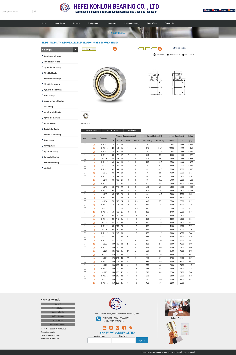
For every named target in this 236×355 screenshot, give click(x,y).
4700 (172, 212)
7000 (182, 194)
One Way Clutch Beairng (52, 135)
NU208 (104, 158)
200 (117, 254)
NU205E (104, 148)
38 (122, 254)
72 (118, 155)
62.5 (160, 180)
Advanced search (179, 48)
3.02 (190, 240)
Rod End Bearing (49, 123)
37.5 (160, 151)
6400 (172, 187)
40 (113, 158)
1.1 (128, 155)
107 (160, 190)
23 (122, 194)
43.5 (147, 158)
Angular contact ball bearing (54, 101)
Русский (224, 10)
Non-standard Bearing (51, 163)
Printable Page (161, 55)
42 (122, 272)
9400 (172, 158)
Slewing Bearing (49, 146)
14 (122, 144)
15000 (171, 144)
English (208, 10)
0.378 (190, 158)
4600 (182, 233)
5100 (172, 208)
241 (160, 251)
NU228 (104, 272)
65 (113, 194)
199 (160, 226)
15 (122, 148)
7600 (172, 169)
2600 (172, 269)
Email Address (99, 336)
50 (160, 155)
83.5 (147, 201)
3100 (182, 269)
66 (147, 176)
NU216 (104, 215)
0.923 (190, 190)
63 (147, 169)
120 (117, 194)
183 (147, 244)
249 (147, 247)
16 (122, 151)
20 (113, 144)
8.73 (190, 276)
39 (147, 151)
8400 (172, 166)
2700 (172, 272)
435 (160, 279)
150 (117, 222)
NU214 (104, 201)
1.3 (190, 205)
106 (147, 215)
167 (160, 219)
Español (232, 10)
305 (160, 247)
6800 (182, 190)
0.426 (190, 162)
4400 (172, 219)
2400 (172, 276)
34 (122, 244)
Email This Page (175, 55)
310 (147, 272)
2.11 (190, 226)
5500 (172, 201)
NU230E (104, 283)
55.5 (147, 162)
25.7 (147, 144)
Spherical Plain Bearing (52, 118)
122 (160, 215)
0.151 (190, 148)
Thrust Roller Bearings (52, 84)
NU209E (104, 169)
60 (113, 187)
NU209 (104, 166)
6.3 (190, 265)
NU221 (104, 251)
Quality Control (93, 23)
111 (160, 208)
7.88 (190, 272)
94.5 (160, 194)
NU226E (104, 269)
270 (147, 265)
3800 (172, 244)
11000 (171, 151)
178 (160, 230)
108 (147, 198)
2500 (172, 279)
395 (147, 276)
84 (147, 194)
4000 (172, 237)
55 (113, 180)
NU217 (104, 222)
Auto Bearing (48, 107)
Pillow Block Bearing (58, 324)
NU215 (104, 208)
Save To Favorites (190, 55)
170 (117, 237)
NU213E (104, 198)
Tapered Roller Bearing (52, 62)
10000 (181, 162)
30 (113, 151)
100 (117, 180)
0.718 (190, 183)
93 (160, 183)
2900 (172, 261)
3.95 (190, 251)
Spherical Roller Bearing (52, 67)
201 (147, 251)
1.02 (190, 194)
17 (122, 155)
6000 (182, 208)
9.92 (190, 279)
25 (113, 148)
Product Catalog (58, 308)
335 (147, 261)
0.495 (190, 169)
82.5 (147, 183)
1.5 (128, 180)
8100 (182, 176)
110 (117, 187)
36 (122, 251)
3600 (172, 240)
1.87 (190, 222)
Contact (58, 304)
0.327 (190, 155)
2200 (172, 283)
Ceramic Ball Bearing (51, 157)
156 (160, 212)
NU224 (104, 258)
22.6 (160, 144)
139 (147, 219)
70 (113, 201)
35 (113, 155)
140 (117, 215)
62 (118, 151)
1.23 (190, 208)
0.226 (190, 151)
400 (160, 272)
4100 (172, 226)
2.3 (190, 230)
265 (160, 240)
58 (147, 180)
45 (113, 166)
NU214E (104, 205)
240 (147, 254)
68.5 (147, 187)
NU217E (104, 226)
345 (147, 279)
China (215, 10)
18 (122, 158)
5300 (182, 222)
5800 (172, 190)
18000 (181, 144)
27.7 (160, 148)
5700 (182, 215)
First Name (123, 336)
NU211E (104, 183)
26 (122, 215)
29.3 (147, 148)
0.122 (190, 144)
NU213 (104, 194)
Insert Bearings (49, 95)
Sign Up (141, 340)
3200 (172, 258)
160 (117, 230)
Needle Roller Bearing (51, 129)
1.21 (190, 198)
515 (160, 276)
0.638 (190, 180)
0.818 (190, 187)
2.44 (190, 233)
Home (44, 23)
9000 (182, 169)
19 (122, 166)
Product (76, 23)
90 (118, 173)
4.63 (190, 254)
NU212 (104, 187)
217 (160, 233)
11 (191, 283)
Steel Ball (47, 168)
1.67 (190, 219)
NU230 (104, 279)
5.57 (190, 258)
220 (147, 240)
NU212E (104, 190)
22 (122, 187)
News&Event (152, 23)
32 (122, 237)
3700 (182, 258)
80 (118, 158)
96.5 (147, 208)
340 (160, 265)
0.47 (190, 173)
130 (117, 208)
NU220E (104, 247)
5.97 (190, 261)
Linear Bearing (49, 140)
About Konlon (59, 23)
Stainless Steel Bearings (52, 79)
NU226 (104, 265)
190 (117, 251)
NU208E (104, 162)
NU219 (104, 237)
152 (147, 230)
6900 (172, 176)
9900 (182, 166)
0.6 (136, 144)
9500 (172, 155)
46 (147, 166)
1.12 (190, 201)
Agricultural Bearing (51, 151)
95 (160, 201)
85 (118, 166)
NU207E (104, 155)
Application (111, 23)
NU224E (104, 261)
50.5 (147, 155)
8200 (182, 180)
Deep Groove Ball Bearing (53, 56)
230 (117, 265)
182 (147, 233)
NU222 (104, 254)
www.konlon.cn (53, 339)
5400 (172, 198)
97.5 (147, 190)
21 (122, 180)
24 (122, 201)
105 (113, 251)
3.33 (190, 244)
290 (160, 254)
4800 (172, 215)
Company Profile (58, 312)
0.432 (190, 166)
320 (160, 258)
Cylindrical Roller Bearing (76, 42)
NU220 (104, 244)
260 (147, 258)
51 (160, 173)
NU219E (104, 240)
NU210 (104, 173)
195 (160, 237)
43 (160, 158)
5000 (172, 205)
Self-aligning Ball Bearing (52, 112)
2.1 (128, 237)
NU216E (104, 219)
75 (160, 187)
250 (117, 272)
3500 (172, 247)
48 (147, 173)
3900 (172, 233)
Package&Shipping (131, 23)
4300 (172, 230)
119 (160, 198)
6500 (182, 201)
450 (147, 283)
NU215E (104, 212)
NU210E (104, 176)
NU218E (104, 233)
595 (160, 283)
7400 (182, 183)
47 (118, 144)
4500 (172, 222)
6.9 (190, 269)
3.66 (190, 247)
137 (160, 205)
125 (117, 201)
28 (122, 222)
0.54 (190, 176)
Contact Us (169, 23)
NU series (98, 42)
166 (147, 237)
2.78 (190, 237)
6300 (172, 183)
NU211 (104, 180)
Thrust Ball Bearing (50, 73)
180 (117, 244)
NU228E (104, 276)
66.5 (160, 169)
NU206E (104, 151)
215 (117, 258)
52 (118, 148)
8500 (172, 162)
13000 (171, 148)
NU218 (104, 230)
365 (147, 269)
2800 (182, 276)
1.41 (190, 212)
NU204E (104, 144)
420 (160, 261)
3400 (172, 254)
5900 (172, 194)
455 (160, 269)
